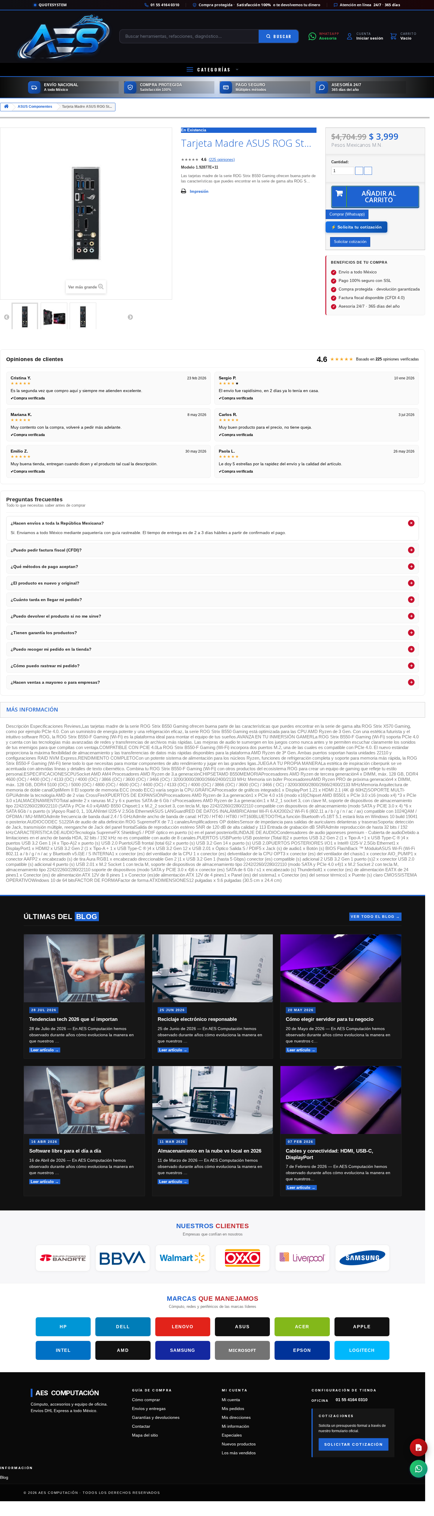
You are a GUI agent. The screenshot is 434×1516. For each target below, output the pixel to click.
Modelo (188, 167)
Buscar (282, 36)
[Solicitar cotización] (419, 1447)
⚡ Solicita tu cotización (356, 227)
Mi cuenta (231, 1400)
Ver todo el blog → (375, 917)
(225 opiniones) (222, 159)
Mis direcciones (236, 1417)
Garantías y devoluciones (156, 1417)
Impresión (199, 191)
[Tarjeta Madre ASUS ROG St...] (25, 317)
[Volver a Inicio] (6, 107)
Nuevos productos (239, 1444)
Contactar (141, 1426)
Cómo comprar (146, 1400)
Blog (4, 1477)
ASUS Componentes (35, 107)
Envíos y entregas (149, 1408)
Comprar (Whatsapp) (347, 214)
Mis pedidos (233, 1408)
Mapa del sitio (145, 1435)
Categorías (214, 69)
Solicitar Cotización (353, 1444)
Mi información (235, 1426)
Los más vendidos (239, 1453)
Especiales (232, 1435)
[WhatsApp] (419, 1469)
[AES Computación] (63, 36)
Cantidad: (340, 162)
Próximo (130, 317)
